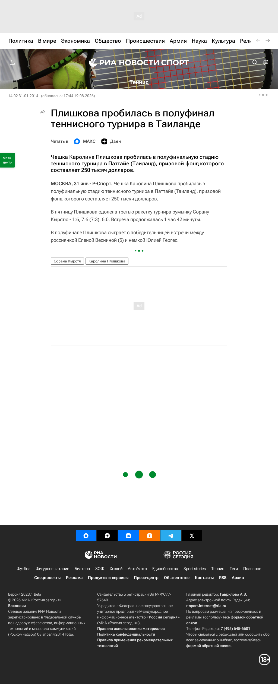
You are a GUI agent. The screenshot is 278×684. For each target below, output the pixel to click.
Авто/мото (137, 568)
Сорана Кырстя (67, 261)
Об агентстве (176, 577)
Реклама (74, 577)
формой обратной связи (208, 645)
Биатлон (82, 568)
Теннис (217, 568)
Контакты (204, 577)
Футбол (23, 568)
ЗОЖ (99, 568)
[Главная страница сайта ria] (120, 62)
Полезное (252, 568)
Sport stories (195, 568)
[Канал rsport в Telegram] (170, 535)
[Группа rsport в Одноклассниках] (149, 535)
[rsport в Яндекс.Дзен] (107, 535)
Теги (234, 568)
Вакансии (17, 605)
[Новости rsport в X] (192, 535)
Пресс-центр (146, 577)
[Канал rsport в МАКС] (86, 535)
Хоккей (116, 568)
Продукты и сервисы (108, 577)
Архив (238, 577)
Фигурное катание (52, 568)
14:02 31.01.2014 (23, 96)
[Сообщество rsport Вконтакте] (128, 535)
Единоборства (165, 568)
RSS (222, 577)
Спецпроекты (47, 577)
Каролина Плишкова (107, 261)
